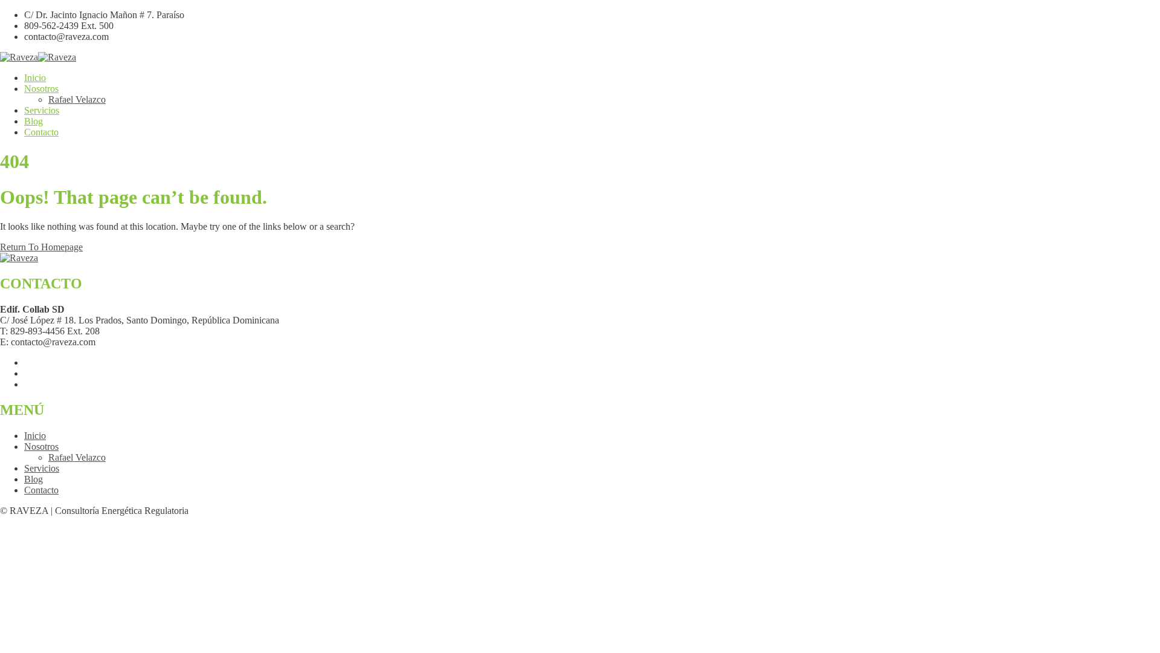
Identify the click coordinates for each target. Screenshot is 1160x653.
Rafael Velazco (77, 99)
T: (4, 331)
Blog (33, 121)
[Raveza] (19, 57)
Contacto (41, 132)
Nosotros (41, 88)
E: (4, 342)
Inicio (35, 78)
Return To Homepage (41, 247)
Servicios (41, 110)
